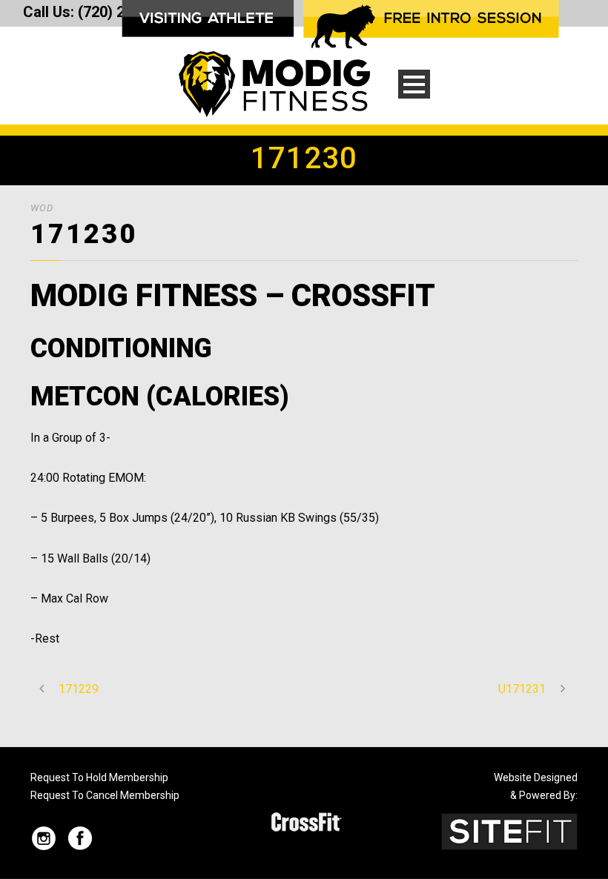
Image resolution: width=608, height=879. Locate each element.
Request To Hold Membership (99, 777)
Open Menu (414, 84)
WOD (41, 207)
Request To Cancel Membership (104, 795)
